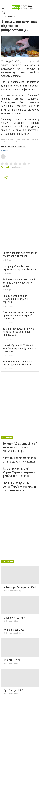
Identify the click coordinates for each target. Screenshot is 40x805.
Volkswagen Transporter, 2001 (20, 587)
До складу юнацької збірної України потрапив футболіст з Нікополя (19, 348)
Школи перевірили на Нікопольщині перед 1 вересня (15, 299)
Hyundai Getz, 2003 (14, 629)
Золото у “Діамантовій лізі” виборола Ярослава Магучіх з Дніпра (20, 447)
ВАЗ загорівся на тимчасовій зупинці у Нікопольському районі (19, 282)
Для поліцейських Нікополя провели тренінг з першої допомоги (18, 315)
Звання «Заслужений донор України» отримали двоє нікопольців (18, 331)
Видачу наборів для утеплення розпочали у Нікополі (20, 254)
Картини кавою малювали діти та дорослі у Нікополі (17, 363)
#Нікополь (4, 150)
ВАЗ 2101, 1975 (12, 659)
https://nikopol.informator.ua (13, 147)
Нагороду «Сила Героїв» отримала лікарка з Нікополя (19, 268)
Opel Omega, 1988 (13, 690)
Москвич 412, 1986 (14, 617)
